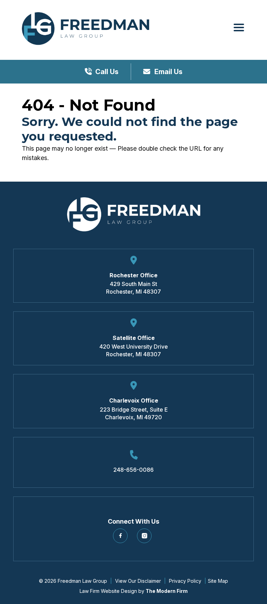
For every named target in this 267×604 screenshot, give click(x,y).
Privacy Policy (185, 581)
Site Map (218, 581)
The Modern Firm (167, 591)
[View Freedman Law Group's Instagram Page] (145, 538)
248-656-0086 (133, 469)
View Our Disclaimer (138, 581)
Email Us (168, 71)
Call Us (107, 71)
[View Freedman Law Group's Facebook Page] (121, 538)
